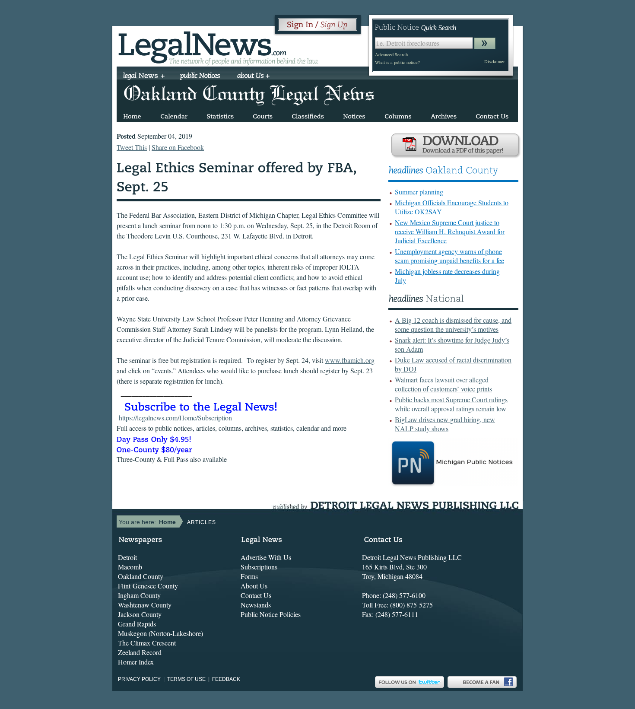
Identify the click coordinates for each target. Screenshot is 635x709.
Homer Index (136, 661)
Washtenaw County (144, 604)
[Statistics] (220, 114)
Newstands (256, 604)
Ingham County (139, 595)
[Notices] (354, 114)
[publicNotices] (200, 76)
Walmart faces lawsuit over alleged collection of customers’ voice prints (443, 384)
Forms (249, 576)
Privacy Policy (139, 679)
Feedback (226, 679)
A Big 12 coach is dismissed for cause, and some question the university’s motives (453, 324)
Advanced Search (391, 54)
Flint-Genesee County (148, 585)
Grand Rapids (137, 623)
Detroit (127, 557)
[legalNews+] (144, 76)
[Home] (132, 114)
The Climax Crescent (147, 642)
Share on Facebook (178, 147)
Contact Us (256, 595)
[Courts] (263, 114)
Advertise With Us (266, 557)
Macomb (130, 566)
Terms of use (186, 679)
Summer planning (419, 191)
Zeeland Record (140, 652)
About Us (254, 585)
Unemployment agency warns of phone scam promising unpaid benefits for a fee (449, 256)
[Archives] (444, 114)
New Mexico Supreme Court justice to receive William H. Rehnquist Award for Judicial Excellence (450, 231)
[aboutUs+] (253, 76)
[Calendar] (173, 114)
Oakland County (140, 576)
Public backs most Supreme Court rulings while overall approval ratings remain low (451, 404)
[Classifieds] (308, 114)
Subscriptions (259, 566)
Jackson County (140, 614)
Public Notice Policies (271, 614)
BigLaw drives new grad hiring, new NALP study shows (445, 424)
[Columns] (398, 114)
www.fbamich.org (350, 360)
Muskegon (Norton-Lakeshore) (160, 633)
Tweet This (132, 147)
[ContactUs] (492, 114)
